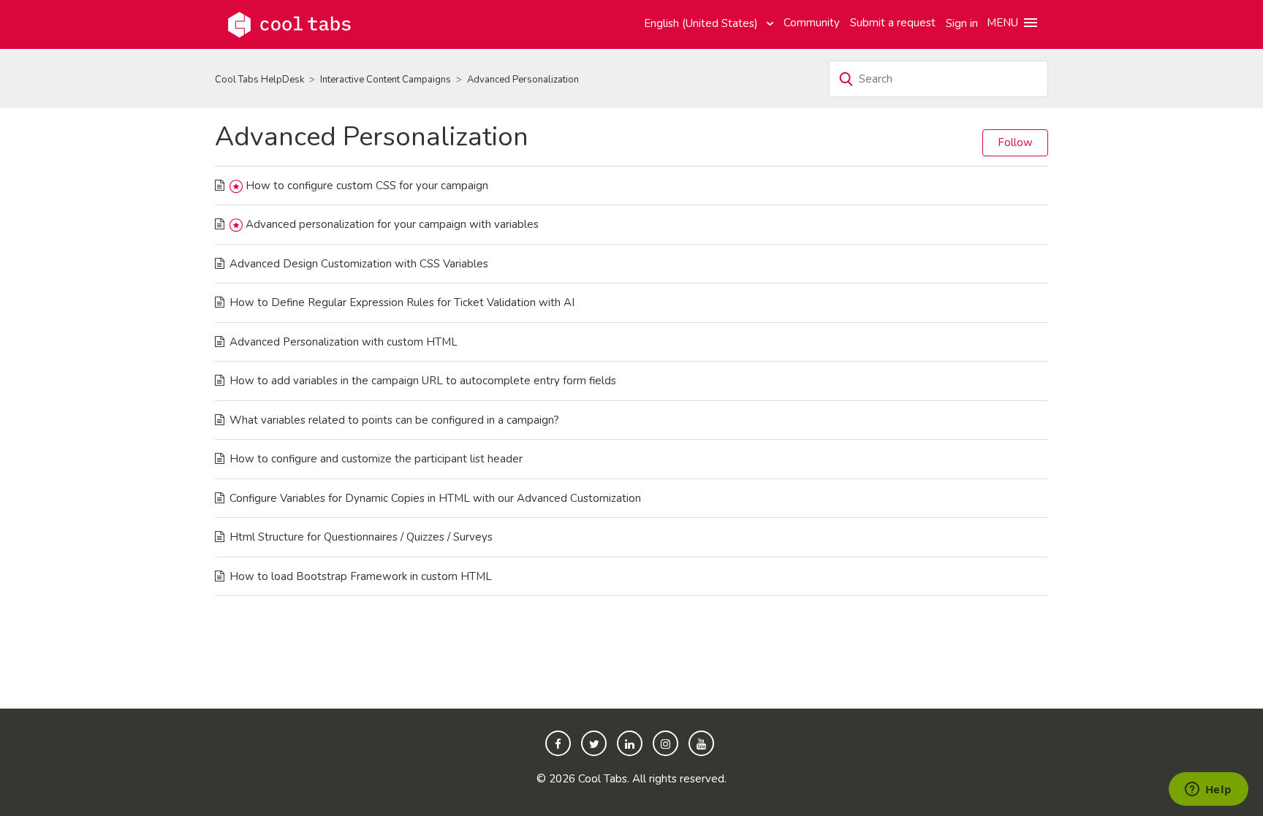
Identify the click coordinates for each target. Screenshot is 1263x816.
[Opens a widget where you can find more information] (1208, 790)
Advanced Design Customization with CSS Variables (359, 263)
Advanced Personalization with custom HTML (344, 342)
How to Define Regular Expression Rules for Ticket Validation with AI (402, 302)
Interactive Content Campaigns (385, 79)
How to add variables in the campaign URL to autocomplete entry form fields (423, 380)
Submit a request (893, 22)
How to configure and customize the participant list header (376, 458)
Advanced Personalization (523, 79)
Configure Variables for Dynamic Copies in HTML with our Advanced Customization (435, 498)
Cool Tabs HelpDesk (259, 79)
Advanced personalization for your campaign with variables (392, 224)
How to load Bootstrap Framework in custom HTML (361, 576)
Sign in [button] (962, 23)
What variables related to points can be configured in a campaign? (394, 420)
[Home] (289, 23)
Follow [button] (1015, 142)
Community (812, 22)
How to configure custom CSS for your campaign (367, 185)
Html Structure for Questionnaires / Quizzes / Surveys (361, 537)
